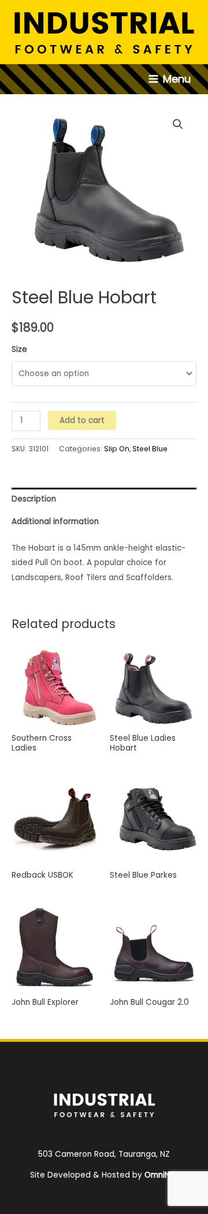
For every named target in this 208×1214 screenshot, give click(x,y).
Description (34, 498)
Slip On (116, 449)
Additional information (55, 521)
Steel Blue (150, 449)
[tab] (104, 499)
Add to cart (82, 420)
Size (19, 349)
